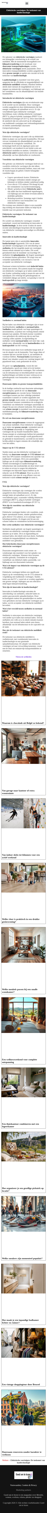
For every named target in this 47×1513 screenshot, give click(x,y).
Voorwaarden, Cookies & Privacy (23, 1485)
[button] (27, 3)
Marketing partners (23, 1490)
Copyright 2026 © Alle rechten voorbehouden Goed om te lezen (23, 1504)
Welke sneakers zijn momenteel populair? (22, 1258)
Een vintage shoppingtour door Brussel (21, 1384)
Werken (5, 1460)
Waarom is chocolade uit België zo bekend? (23, 723)
